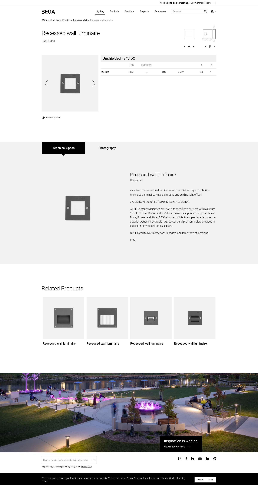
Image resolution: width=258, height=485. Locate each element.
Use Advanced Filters (201, 3)
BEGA (44, 20)
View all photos (53, 117)
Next (93, 83)
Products (54, 20)
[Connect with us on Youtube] (200, 458)
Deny (211, 479)
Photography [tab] (107, 148)
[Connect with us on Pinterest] (214, 458)
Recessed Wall (80, 20)
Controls (114, 11)
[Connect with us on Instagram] (179, 458)
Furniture (129, 11)
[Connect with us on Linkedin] (207, 458)
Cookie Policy (133, 478)
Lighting (100, 11)
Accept (200, 479)
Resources (160, 11)
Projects (144, 11)
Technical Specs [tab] (63, 148)
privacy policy (86, 467)
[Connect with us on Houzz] (192, 458)
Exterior (66, 20)
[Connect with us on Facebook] (186, 458)
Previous (46, 83)
